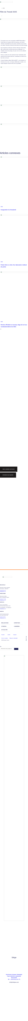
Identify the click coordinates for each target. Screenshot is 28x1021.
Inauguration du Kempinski (8, 209)
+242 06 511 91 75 (3, 590)
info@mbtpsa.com (3, 591)
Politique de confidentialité (13, 638)
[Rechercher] (16, 649)
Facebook (2, 634)
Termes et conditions (4, 638)
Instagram (14, 634)
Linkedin (9, 634)
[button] (27, 2)
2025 (4, 8)
